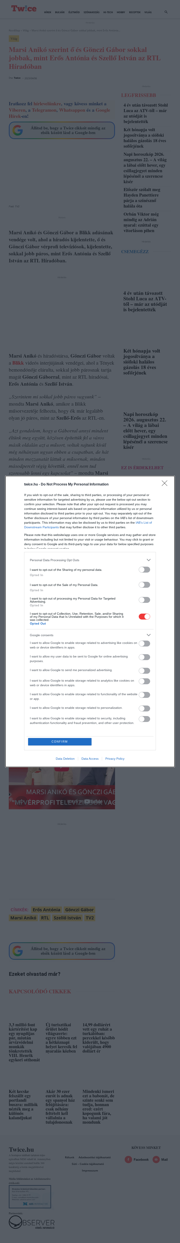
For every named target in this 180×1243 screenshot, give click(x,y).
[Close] (166, 484)
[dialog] (90, 621)
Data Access (90, 758)
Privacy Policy (114, 758)
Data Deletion (65, 758)
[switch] (144, 570)
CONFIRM (60, 741)
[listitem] (90, 560)
